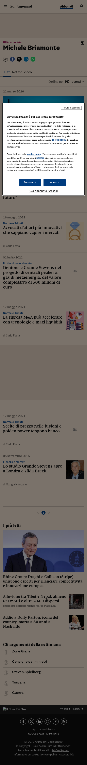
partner (40, 158)
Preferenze (30, 182)
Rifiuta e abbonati (71, 107)
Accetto (54, 182)
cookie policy (59, 140)
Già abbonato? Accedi (44, 191)
